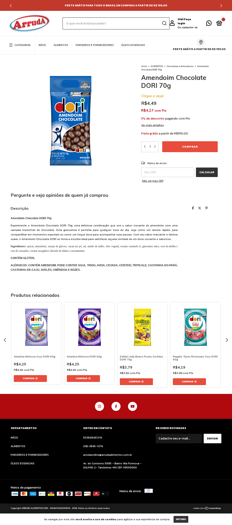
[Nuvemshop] (207, 508)
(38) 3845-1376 (93, 446)
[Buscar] (164, 23)
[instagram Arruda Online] (99, 406)
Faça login (184, 21)
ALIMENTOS (60, 45)
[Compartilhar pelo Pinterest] (206, 208)
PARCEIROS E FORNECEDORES (95, 45)
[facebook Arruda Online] (116, 406)
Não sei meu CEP (153, 181)
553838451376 (92, 438)
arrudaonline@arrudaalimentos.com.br (107, 455)
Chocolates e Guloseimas (180, 66)
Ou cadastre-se (188, 27)
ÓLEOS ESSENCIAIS (133, 45)
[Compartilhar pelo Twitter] (199, 208)
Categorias (22, 45)
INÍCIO (42, 45)
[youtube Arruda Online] (132, 406)
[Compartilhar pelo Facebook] (193, 208)
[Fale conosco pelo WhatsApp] (209, 24)
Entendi (181, 519)
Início (144, 66)
